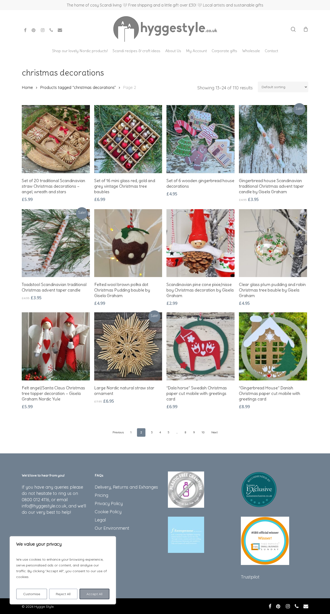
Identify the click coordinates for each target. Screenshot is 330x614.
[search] (293, 29)
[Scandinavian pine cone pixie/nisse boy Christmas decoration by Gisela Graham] (200, 243)
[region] (63, 570)
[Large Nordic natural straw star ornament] (128, 346)
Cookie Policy (108, 511)
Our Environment (112, 528)
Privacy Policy (109, 503)
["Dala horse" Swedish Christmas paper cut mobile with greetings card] (200, 346)
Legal (100, 520)
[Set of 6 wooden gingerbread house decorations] (200, 139)
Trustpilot (250, 577)
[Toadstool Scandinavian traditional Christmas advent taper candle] (56, 243)
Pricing (101, 495)
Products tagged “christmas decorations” (78, 87)
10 (203, 432)
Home (27, 87)
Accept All (94, 594)
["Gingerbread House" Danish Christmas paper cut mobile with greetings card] (273, 346)
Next (214, 432)
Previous (118, 432)
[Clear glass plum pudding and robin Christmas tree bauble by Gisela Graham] (273, 243)
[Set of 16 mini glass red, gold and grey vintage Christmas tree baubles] (128, 139)
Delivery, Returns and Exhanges (126, 487)
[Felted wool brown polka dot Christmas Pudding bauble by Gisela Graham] (128, 243)
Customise (31, 594)
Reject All (63, 594)
